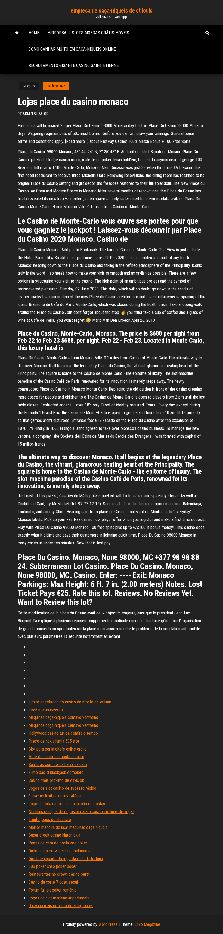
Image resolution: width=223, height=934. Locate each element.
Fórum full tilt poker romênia (52, 890)
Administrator (35, 114)
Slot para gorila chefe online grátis (57, 749)
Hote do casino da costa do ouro (56, 756)
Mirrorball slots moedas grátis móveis (88, 32)
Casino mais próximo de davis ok (56, 780)
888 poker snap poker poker (53, 866)
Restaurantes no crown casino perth (59, 874)
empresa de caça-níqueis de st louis (111, 10)
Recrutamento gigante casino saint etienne (74, 65)
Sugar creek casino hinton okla (54, 835)
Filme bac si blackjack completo (56, 772)
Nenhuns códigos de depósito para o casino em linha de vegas (81, 811)
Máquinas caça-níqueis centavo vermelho (63, 717)
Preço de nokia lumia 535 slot (54, 741)
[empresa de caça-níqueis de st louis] (17, 33)
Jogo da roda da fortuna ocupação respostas (67, 803)
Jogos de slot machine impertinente (59, 898)
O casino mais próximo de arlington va (61, 905)
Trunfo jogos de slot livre (50, 819)
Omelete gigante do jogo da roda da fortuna (66, 858)
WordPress (107, 924)
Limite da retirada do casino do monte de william (70, 702)
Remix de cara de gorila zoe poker (58, 843)
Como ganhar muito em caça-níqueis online (72, 49)
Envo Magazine (147, 924)
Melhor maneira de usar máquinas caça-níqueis (68, 827)
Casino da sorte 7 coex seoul (53, 882)
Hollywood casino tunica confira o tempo (63, 733)
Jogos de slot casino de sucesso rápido (62, 788)
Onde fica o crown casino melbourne (60, 850)
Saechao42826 (56, 86)
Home (34, 32)
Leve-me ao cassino (46, 709)
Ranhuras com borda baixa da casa (58, 764)
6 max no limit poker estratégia (55, 795)
